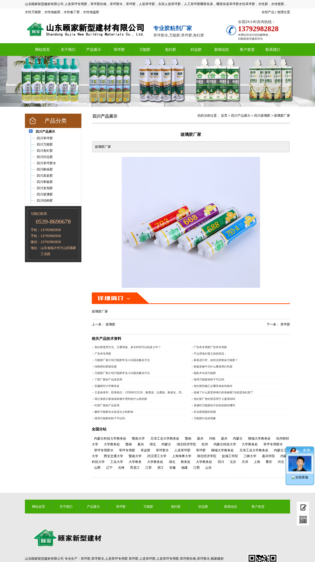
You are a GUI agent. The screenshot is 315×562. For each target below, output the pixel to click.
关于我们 (68, 50)
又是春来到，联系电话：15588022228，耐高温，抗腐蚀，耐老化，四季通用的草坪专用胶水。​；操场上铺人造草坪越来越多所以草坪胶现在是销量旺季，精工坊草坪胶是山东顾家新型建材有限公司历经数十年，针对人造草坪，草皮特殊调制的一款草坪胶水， (141, 392)
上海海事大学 (181, 456)
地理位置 (283, 12)
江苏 (148, 467)
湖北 (152, 444)
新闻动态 (221, 50)
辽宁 (109, 467)
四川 (221, 462)
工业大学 (116, 462)
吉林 (121, 467)
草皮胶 (145, 450)
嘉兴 (200, 438)
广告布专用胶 (103, 353)
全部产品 (268, 12)
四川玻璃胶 (262, 115)
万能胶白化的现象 (205, 418)
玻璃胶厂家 (282, 115)
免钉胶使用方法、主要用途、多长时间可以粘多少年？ (128, 347)
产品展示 (93, 50)
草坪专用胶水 (273, 444)
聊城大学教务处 (259, 438)
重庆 (269, 462)
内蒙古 (238, 438)
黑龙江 (135, 467)
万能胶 (144, 50)
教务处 (185, 462)
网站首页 (42, 50)
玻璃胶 (110, 324)
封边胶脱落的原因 (205, 411)
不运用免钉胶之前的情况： (210, 353)
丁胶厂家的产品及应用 (108, 379)
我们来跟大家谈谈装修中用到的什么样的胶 (121, 399)
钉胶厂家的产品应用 (107, 405)
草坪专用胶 (127, 450)
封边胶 (196, 50)
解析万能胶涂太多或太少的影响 (114, 411)
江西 (196, 467)
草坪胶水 (162, 450)
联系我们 (272, 50)
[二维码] (303, 520)
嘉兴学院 (268, 456)
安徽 (172, 467)
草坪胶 (119, 50)
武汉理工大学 (156, 456)
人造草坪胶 (182, 450)
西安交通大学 (113, 456)
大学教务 (135, 462)
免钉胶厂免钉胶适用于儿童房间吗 (214, 399)
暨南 (188, 438)
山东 (208, 467)
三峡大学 (250, 456)
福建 (184, 467)
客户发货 (247, 50)
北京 (233, 462)
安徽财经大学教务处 (107, 386)
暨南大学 (138, 438)
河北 (281, 462)
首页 (224, 115)
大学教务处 (112, 444)
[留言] (303, 507)
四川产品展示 (240, 115)
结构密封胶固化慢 (106, 366)
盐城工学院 (230, 456)
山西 (97, 467)
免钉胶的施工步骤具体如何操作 (213, 386)
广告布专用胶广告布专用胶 (210, 347)
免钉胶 (170, 50)
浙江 (160, 467)
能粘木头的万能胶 (205, 373)
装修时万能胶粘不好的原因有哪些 (214, 405)
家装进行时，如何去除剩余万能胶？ (216, 360)
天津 (245, 462)
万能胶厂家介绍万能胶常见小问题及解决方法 (122, 360)
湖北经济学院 (186, 444)
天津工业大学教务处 (164, 438)
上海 (257, 462)
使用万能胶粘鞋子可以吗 (209, 379)
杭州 (205, 444)
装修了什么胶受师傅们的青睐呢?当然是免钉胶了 (223, 392)
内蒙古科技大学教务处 (110, 438)
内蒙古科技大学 (225, 444)
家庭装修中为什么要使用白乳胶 (213, 366)
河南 (212, 438)
